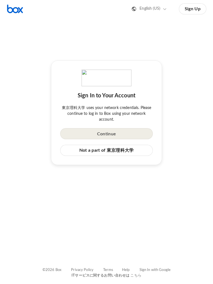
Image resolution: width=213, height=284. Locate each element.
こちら (135, 275)
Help (126, 270)
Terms (108, 270)
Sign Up (193, 9)
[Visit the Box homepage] (15, 8)
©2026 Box (51, 270)
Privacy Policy (82, 270)
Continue (106, 134)
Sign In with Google (155, 270)
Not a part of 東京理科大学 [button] (106, 150)
